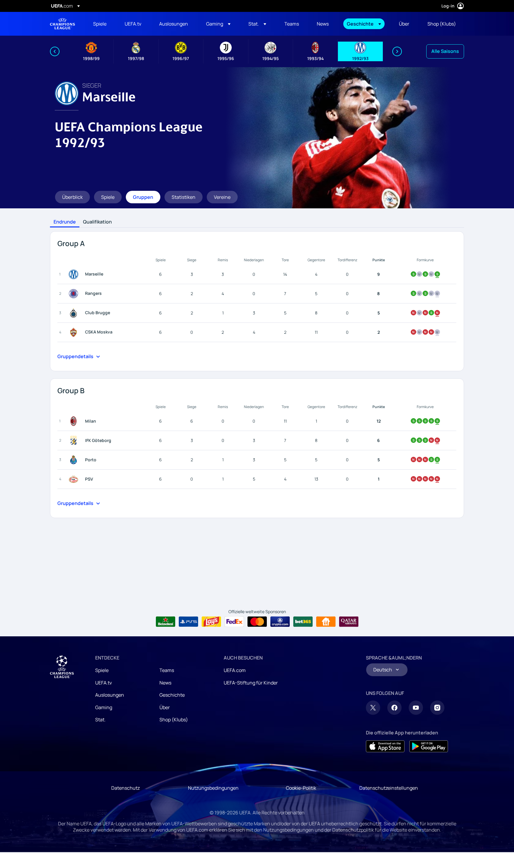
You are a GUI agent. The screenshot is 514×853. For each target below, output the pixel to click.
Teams (166, 670)
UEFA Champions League (62, 23)
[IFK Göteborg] (75, 440)
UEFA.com (235, 670)
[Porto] (75, 460)
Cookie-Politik (301, 788)
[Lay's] (211, 621)
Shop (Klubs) (173, 719)
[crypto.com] (280, 621)
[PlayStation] (188, 621)
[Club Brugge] (75, 313)
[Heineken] (165, 621)
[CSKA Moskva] (75, 332)
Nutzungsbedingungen (213, 788)
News (165, 682)
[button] (218, 23)
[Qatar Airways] (348, 621)
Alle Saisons (445, 51)
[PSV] (75, 479)
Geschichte (172, 695)
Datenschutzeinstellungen (388, 788)
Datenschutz (125, 788)
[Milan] (75, 421)
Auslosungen (109, 695)
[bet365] (303, 621)
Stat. (100, 719)
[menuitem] (101, 23)
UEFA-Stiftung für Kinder (251, 682)
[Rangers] (75, 293)
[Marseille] (75, 274)
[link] (99, 23)
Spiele (102, 670)
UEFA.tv (103, 682)
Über (164, 707)
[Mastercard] (257, 621)
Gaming (103, 707)
